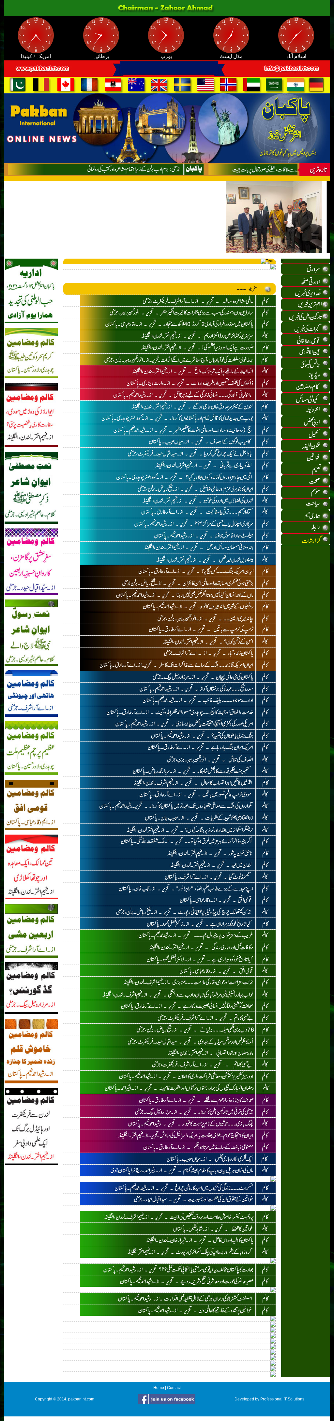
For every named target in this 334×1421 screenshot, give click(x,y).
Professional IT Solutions (282, 1399)
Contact (174, 1387)
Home (158, 1387)
